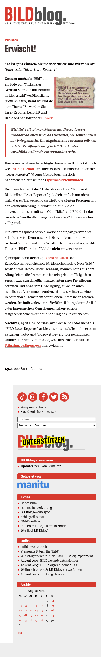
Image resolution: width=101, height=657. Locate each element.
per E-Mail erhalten (41, 466)
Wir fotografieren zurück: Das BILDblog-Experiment (57, 556)
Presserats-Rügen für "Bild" (40, 551)
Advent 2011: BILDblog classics (42, 574)
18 (25, 615)
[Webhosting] (33, 487)
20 (36, 615)
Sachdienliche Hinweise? (38, 412)
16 (52, 610)
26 (30, 620)
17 (20, 615)
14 (41, 610)
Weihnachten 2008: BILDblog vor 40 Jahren (51, 570)
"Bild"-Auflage (31, 521)
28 (41, 620)
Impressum (29, 503)
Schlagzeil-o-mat (32, 517)
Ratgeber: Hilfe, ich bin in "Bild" (43, 526)
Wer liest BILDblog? (35, 530)
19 (30, 615)
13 (36, 610)
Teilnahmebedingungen (23, 345)
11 (25, 610)
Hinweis (47, 118)
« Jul (19, 632)
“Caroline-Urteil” (57, 258)
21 (41, 615)
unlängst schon (22, 169)
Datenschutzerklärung (36, 508)
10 (20, 610)
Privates (11, 40)
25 (25, 620)
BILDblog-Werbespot (35, 512)
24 (20, 620)
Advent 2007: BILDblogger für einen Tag (49, 565)
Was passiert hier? (33, 407)
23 (52, 615)
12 (31, 610)
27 (36, 620)
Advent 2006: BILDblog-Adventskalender (49, 560)
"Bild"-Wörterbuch (34, 547)
